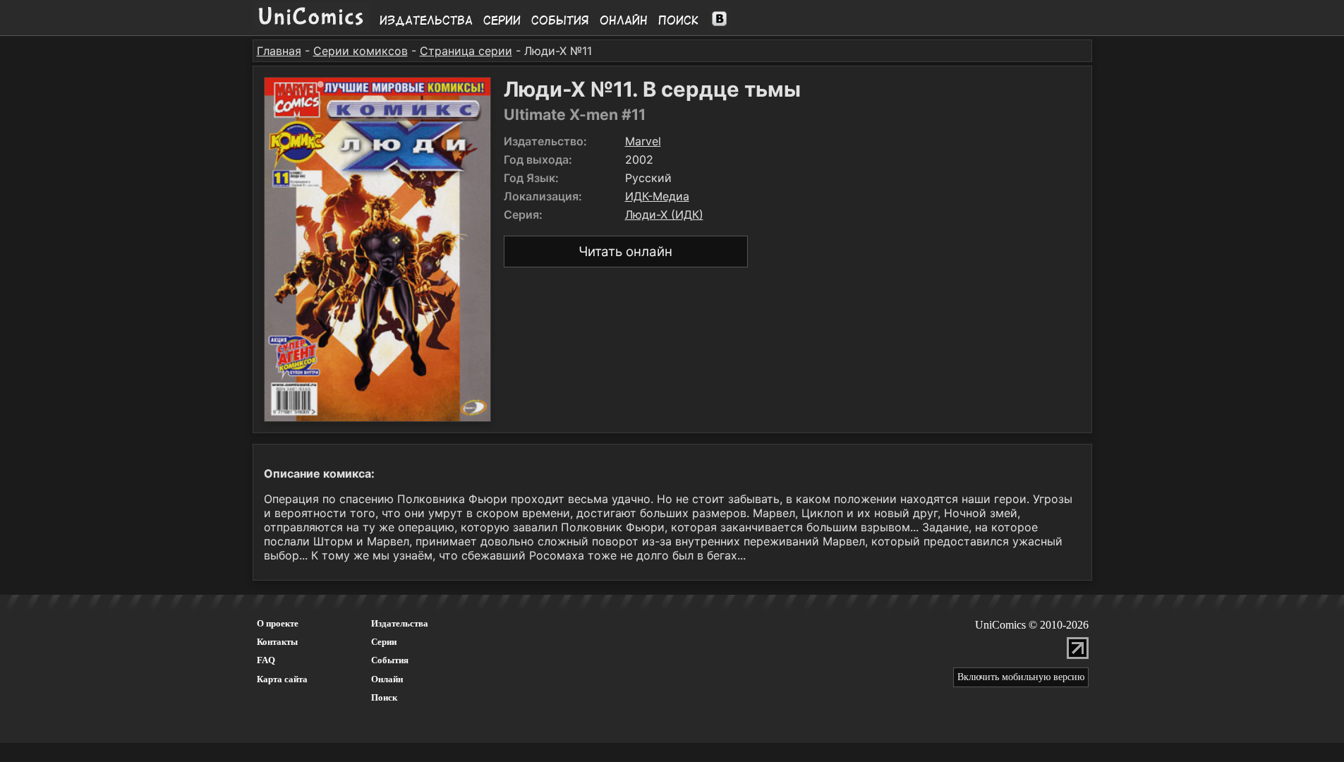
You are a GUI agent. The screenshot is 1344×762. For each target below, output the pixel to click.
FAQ (266, 660)
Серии (502, 20)
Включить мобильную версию (1020, 677)
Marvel (643, 141)
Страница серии (466, 51)
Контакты (277, 641)
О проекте (277, 623)
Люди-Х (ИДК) (664, 214)
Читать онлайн (625, 251)
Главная (279, 51)
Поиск (678, 20)
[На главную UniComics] (311, 26)
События (560, 20)
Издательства (426, 20)
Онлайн (624, 20)
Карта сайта (282, 679)
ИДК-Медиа (657, 196)
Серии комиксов (360, 51)
